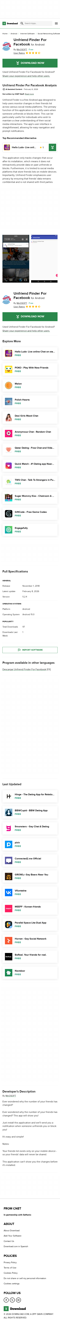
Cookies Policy (11, 1273)
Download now (32, 63)
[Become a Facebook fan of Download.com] (6, 1300)
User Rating (19, 53)
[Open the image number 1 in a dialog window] (44, 259)
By (20, 49)
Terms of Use (10, 1267)
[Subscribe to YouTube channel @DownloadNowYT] (18, 1300)
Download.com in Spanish (16, 1246)
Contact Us (9, 1241)
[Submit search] (22, 23)
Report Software (32, 650)
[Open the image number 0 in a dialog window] (15, 259)
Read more (29, 94)
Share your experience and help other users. (26, 76)
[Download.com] (10, 23)
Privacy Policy (10, 1262)
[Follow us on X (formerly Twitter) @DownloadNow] (12, 1300)
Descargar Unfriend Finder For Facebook (24, 669)
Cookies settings (12, 1283)
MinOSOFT (11, 1096)
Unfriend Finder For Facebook (30, 42)
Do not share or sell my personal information (25, 1278)
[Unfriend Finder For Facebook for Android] (6, 46)
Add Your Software (12, 1235)
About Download (12, 1230)
